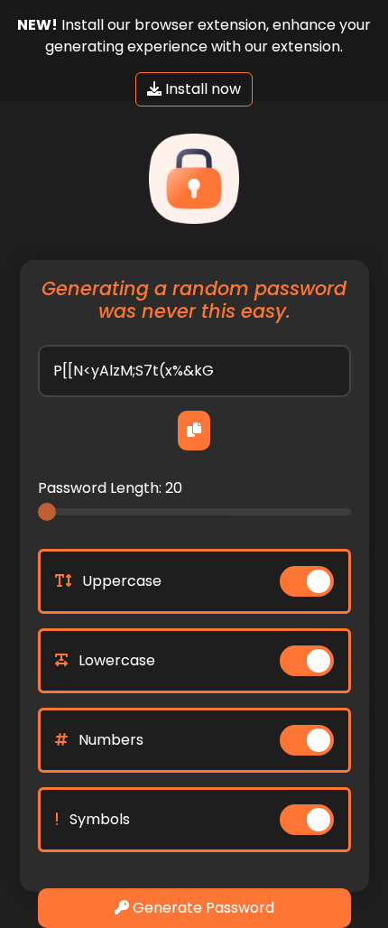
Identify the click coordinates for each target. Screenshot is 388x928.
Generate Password (201, 907)
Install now (201, 89)
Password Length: (110, 488)
